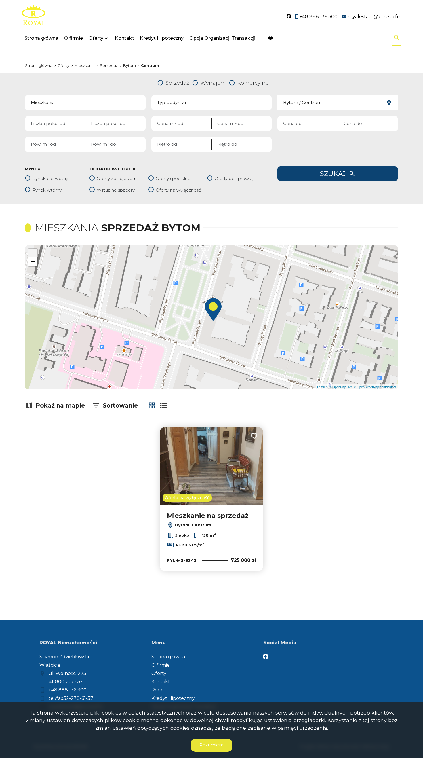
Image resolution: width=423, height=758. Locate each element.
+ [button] (33, 253)
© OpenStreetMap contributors (375, 386)
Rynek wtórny (47, 190)
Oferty (96, 38)
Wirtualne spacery (116, 190)
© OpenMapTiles (341, 386)
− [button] (33, 261)
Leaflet (322, 386)
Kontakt (124, 38)
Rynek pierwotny (50, 178)
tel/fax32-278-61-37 (71, 698)
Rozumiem (211, 745)
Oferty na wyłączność (178, 190)
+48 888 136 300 (68, 690)
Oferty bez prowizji (234, 178)
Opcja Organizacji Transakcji (222, 38)
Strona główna (41, 38)
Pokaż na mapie (60, 405)
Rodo (157, 690)
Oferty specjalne (173, 178)
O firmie (73, 38)
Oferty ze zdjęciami (117, 178)
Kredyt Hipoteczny (162, 38)
